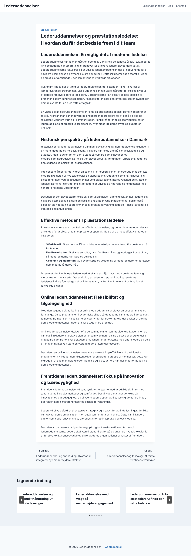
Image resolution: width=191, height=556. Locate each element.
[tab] (89, 515)
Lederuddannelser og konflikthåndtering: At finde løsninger (38, 499)
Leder (54, 30)
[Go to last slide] (21, 500)
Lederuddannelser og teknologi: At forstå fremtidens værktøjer (130, 456)
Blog (170, 5)
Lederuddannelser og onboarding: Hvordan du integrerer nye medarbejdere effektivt (64, 456)
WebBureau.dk (113, 546)
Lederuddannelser (154, 5)
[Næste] (169, 500)
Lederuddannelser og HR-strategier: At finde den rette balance (149, 499)
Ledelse (45, 30)
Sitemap (181, 5)
